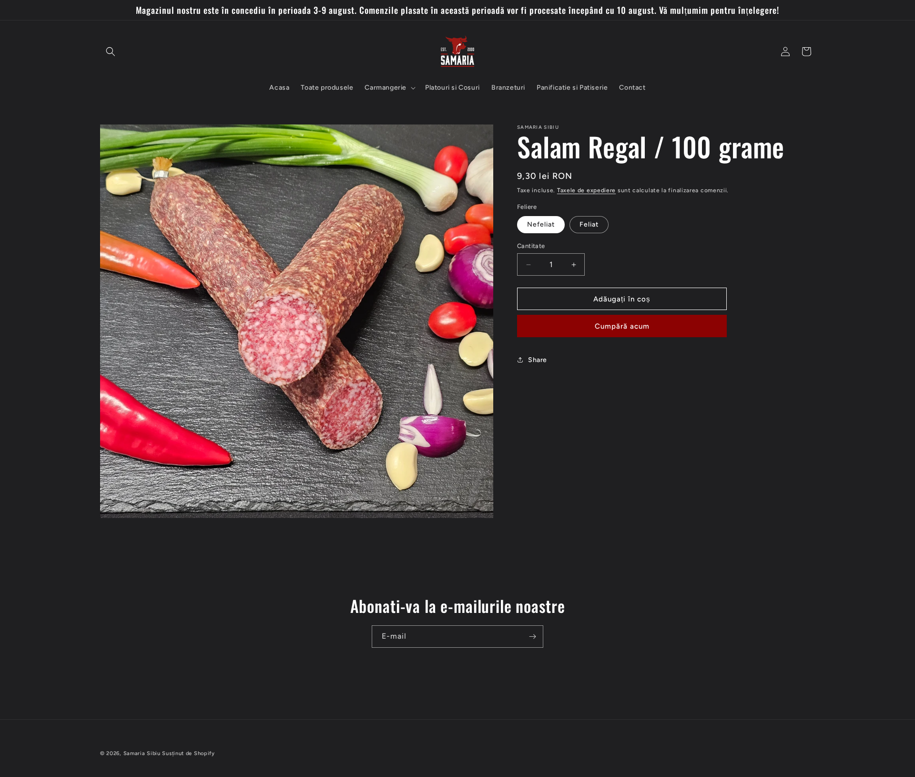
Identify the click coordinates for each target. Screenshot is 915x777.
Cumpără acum (622, 326)
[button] (110, 51)
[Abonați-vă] (532, 636)
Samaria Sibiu (142, 753)
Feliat (589, 224)
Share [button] (537, 360)
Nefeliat (541, 224)
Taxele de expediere (586, 190)
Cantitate (531, 245)
